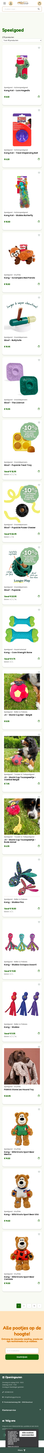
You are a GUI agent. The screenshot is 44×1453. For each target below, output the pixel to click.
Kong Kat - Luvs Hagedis (17, 90)
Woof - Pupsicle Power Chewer (20, 527)
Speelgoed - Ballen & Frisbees (15, 712)
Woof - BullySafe (12, 340)
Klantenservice (9, 1410)
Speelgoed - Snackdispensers (15, 337)
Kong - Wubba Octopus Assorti (20, 965)
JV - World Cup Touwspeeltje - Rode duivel (20, 841)
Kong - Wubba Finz (14, 902)
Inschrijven (22, 1357)
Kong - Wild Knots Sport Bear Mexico (19, 1153)
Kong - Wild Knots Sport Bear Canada (19, 1278)
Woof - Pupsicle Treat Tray (18, 465)
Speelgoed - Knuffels (12, 275)
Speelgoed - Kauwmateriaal (15, 649)
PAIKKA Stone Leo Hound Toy (19, 1089)
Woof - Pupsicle (12, 590)
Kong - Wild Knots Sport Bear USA (21, 1214)
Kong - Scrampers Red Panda (19, 278)
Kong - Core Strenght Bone (18, 652)
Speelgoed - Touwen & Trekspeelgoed (19, 774)
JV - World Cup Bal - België (18, 715)
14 (34, 1306)
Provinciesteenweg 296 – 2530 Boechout (18, 1402)
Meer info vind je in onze (13, 1440)
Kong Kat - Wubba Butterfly (18, 215)
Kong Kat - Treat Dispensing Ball (21, 153)
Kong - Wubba (11, 1027)
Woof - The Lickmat (14, 403)
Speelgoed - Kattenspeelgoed (16, 87)
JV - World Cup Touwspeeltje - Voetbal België (20, 778)
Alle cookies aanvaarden (28, 1433)
